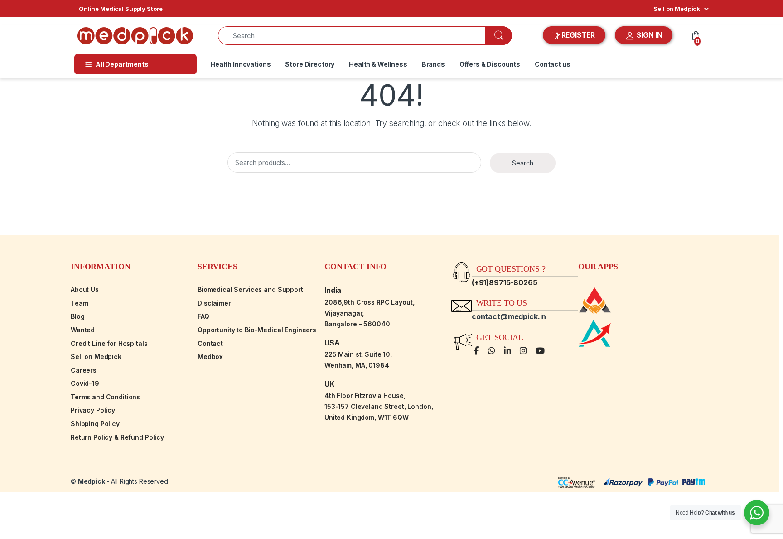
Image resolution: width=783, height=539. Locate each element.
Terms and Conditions (105, 397)
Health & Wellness (378, 64)
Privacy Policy (93, 410)
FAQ (203, 316)
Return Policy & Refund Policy (117, 437)
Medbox (210, 356)
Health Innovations (240, 64)
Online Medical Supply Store (121, 8)
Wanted (83, 330)
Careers (84, 370)
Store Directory (309, 64)
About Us (85, 289)
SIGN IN (648, 35)
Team (79, 303)
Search (522, 163)
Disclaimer (214, 303)
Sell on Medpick (676, 8)
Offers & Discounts (489, 64)
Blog (77, 316)
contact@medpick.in (509, 316)
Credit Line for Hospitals (109, 343)
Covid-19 (85, 383)
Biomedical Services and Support (250, 289)
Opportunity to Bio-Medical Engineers (257, 330)
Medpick (91, 481)
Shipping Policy (95, 423)
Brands (433, 64)
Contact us (552, 64)
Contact (210, 343)
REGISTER (578, 35)
